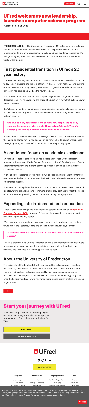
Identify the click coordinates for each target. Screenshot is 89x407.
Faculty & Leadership (37, 383)
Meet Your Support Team (57, 380)
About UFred (37, 375)
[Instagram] (42, 360)
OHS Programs (18, 383)
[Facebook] (39, 360)
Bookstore (74, 383)
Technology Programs (18, 385)
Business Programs (17, 380)
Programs (18, 375)
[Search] (78, 3)
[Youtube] (50, 360)
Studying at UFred (57, 375)
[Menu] (84, 4)
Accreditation (37, 380)
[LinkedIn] (46, 360)
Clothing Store (74, 385)
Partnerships (37, 385)
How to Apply (56, 383)
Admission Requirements (57, 385)
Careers (74, 380)
